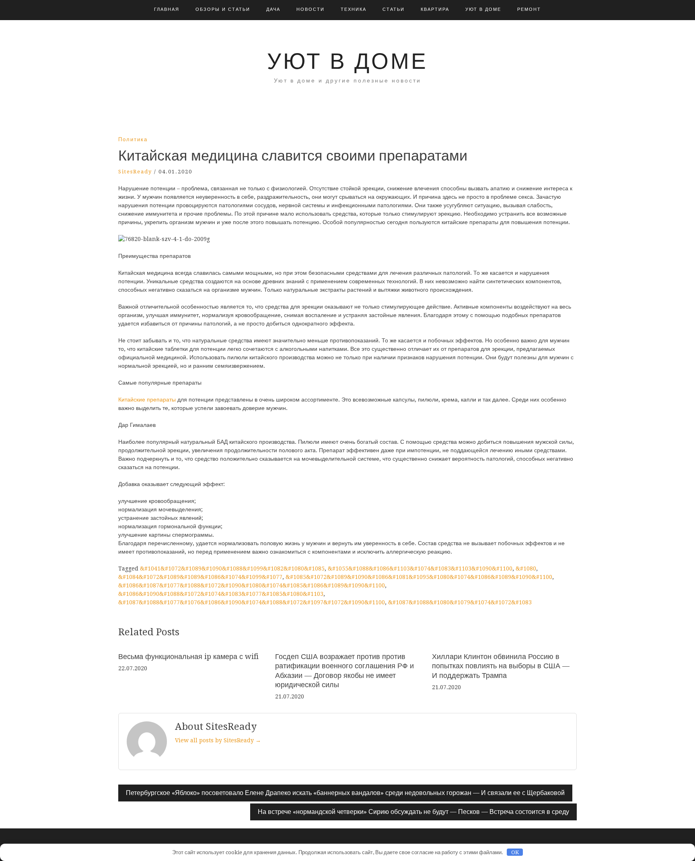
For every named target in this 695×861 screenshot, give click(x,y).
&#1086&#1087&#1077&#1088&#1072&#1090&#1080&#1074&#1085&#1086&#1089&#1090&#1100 (251, 585)
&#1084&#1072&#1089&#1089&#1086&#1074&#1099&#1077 (200, 577)
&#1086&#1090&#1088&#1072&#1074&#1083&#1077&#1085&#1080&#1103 (220, 594)
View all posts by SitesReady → (218, 740)
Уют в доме (483, 9)
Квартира (435, 9)
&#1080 (526, 568)
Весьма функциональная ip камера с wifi (188, 656)
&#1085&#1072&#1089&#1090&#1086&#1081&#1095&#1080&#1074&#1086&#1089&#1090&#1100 (419, 577)
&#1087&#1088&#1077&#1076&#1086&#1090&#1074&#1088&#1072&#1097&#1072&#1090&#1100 (251, 602)
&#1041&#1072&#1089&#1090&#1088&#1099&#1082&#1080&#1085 (232, 568)
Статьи (393, 9)
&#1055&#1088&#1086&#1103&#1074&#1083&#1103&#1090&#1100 (420, 568)
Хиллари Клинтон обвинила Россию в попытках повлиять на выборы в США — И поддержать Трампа (501, 666)
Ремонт (529, 9)
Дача (273, 9)
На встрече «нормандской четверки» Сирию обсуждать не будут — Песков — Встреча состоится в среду (413, 812)
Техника (353, 9)
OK (515, 852)
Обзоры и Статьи (222, 9)
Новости (310, 9)
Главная (166, 9)
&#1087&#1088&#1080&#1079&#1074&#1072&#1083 (460, 602)
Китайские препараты (147, 399)
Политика (133, 139)
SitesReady (135, 172)
